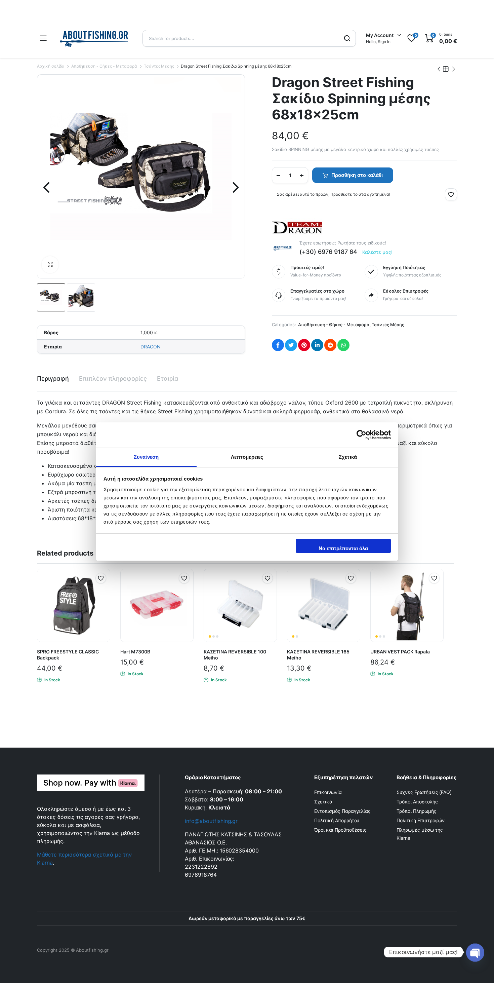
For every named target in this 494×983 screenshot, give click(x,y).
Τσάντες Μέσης (159, 66)
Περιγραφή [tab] (53, 378)
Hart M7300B (135, 651)
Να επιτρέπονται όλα (343, 548)
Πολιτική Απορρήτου (336, 820)
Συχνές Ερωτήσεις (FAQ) (424, 792)
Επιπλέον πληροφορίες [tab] (113, 378)
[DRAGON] (297, 226)
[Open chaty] (475, 951)
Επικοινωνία (328, 792)
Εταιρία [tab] (167, 378)
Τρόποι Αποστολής (417, 801)
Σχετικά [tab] (348, 457)
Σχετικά (323, 801)
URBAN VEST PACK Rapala (400, 651)
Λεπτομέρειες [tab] (247, 457)
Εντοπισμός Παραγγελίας (342, 811)
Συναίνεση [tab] (146, 457)
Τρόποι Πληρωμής (417, 811)
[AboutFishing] (94, 38)
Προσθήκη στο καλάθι (357, 175)
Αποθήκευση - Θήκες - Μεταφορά (104, 66)
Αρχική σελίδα (51, 66)
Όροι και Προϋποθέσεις (340, 830)
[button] (50, 264)
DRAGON (150, 346)
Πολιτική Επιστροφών (421, 820)
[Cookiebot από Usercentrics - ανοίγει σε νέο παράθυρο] (361, 435)
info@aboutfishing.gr (211, 821)
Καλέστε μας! (377, 252)
